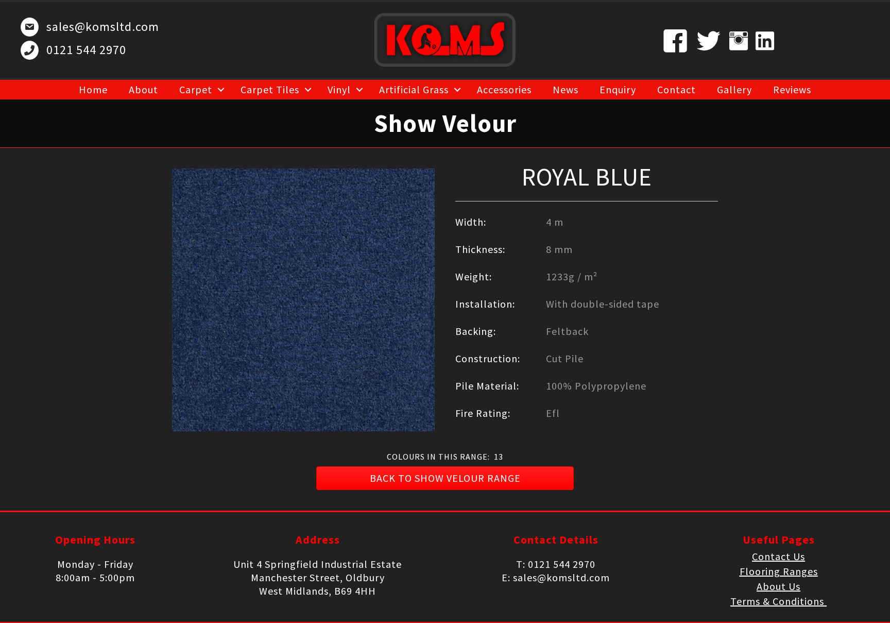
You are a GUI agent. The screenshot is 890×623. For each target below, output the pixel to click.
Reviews (792, 89)
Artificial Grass (414, 89)
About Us (778, 586)
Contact (676, 89)
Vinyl (339, 89)
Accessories (504, 89)
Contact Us (778, 556)
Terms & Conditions (778, 601)
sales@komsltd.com (102, 27)
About (143, 89)
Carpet (195, 89)
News (565, 89)
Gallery (734, 89)
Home (93, 89)
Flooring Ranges (779, 571)
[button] (445, 478)
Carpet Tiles (270, 89)
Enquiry (618, 89)
